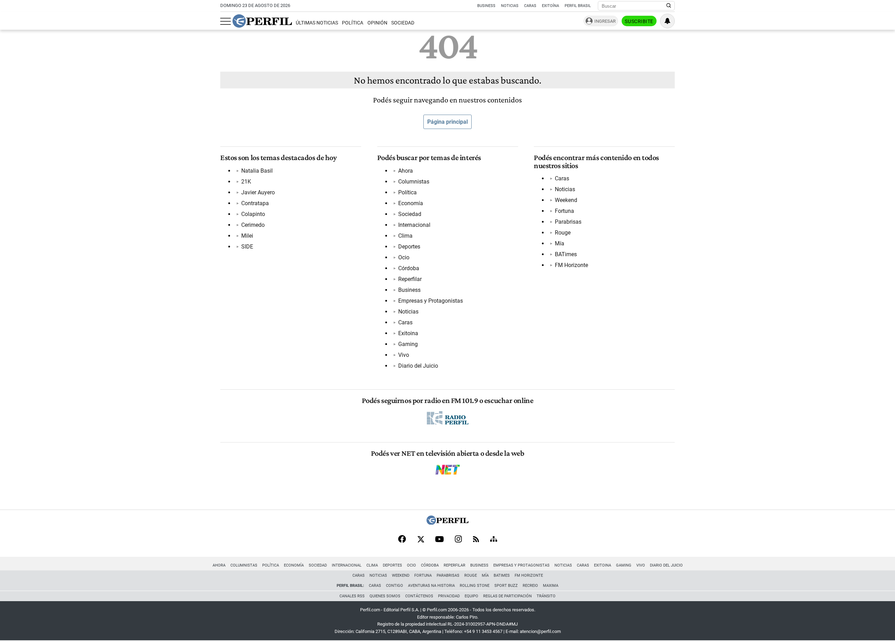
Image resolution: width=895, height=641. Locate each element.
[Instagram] (458, 539)
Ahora (405, 170)
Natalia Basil (257, 170)
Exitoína (550, 5)
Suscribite (639, 21)
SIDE (247, 246)
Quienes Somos (385, 596)
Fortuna (564, 211)
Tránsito (546, 596)
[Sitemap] (493, 539)
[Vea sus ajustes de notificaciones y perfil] (667, 21)
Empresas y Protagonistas (430, 300)
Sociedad (402, 23)
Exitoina (408, 333)
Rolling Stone (474, 585)
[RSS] (476, 539)
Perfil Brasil (578, 5)
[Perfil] (447, 522)
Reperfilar (410, 279)
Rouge (563, 232)
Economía (410, 203)
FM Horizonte (571, 265)
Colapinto (253, 214)
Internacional (414, 225)
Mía (559, 243)
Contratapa (255, 203)
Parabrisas (568, 221)
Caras (530, 5)
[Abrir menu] (225, 21)
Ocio (403, 257)
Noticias (509, 5)
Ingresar (605, 21)
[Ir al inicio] (262, 21)
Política (352, 23)
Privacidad (449, 596)
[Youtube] (439, 539)
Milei (247, 235)
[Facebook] (402, 539)
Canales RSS (352, 596)
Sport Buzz (506, 585)
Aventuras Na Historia (431, 585)
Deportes (409, 246)
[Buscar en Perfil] (668, 6)
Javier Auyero (258, 192)
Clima (405, 235)
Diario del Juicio (418, 365)
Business (486, 5)
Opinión (377, 23)
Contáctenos (419, 596)
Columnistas (413, 181)
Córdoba (408, 268)
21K (246, 181)
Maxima (550, 585)
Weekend (566, 200)
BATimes (566, 254)
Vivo (403, 355)
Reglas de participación (507, 596)
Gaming (408, 344)
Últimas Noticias (317, 23)
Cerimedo (253, 225)
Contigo (394, 585)
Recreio (530, 585)
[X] (420, 539)
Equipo (471, 596)
